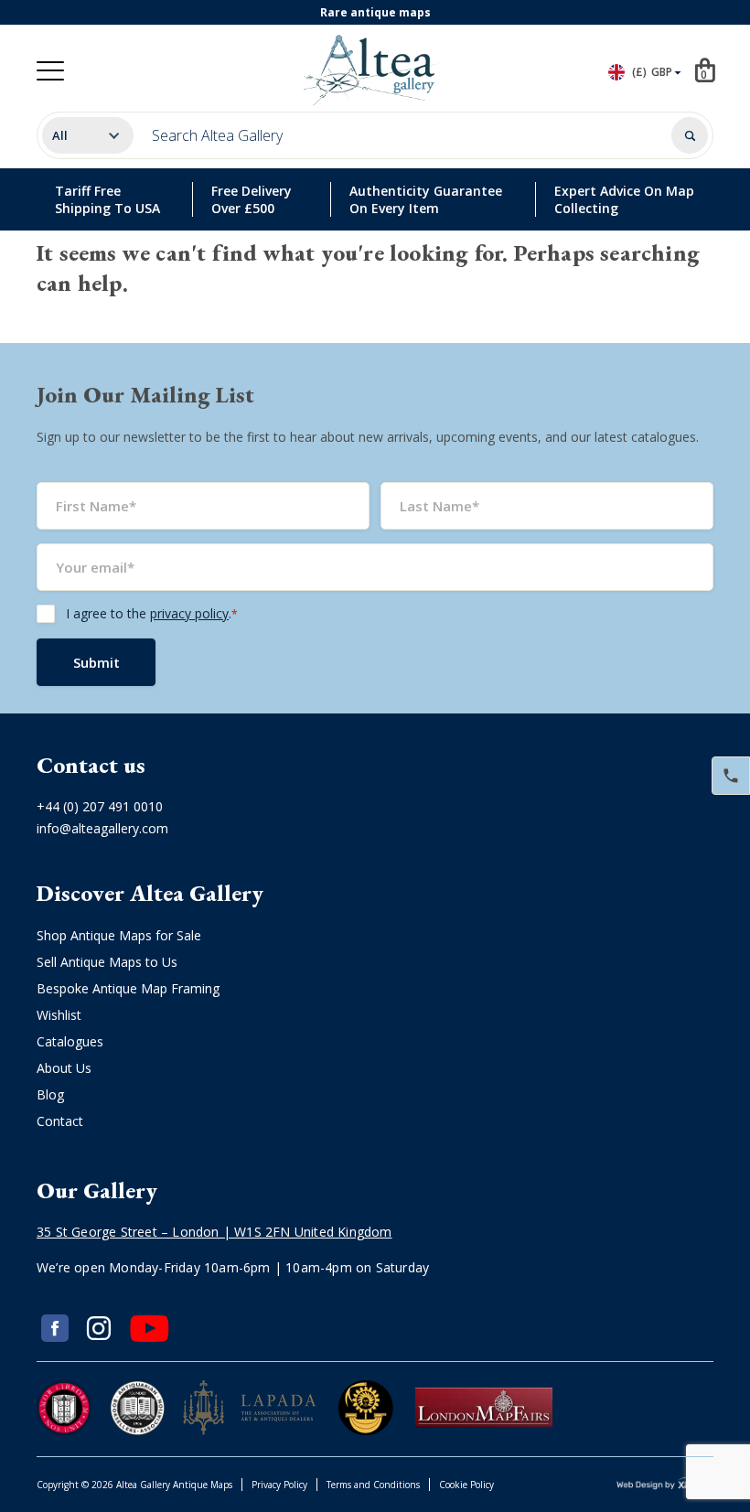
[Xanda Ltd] (664, 1485)
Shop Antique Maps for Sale (119, 935)
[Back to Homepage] (371, 70)
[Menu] (50, 70)
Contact (60, 1121)
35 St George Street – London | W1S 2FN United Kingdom (214, 1231)
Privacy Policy (279, 1484)
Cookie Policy (466, 1484)
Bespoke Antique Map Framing (128, 988)
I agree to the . (152, 613)
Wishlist (59, 1015)
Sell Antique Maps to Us (107, 961)
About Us (64, 1068)
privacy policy (189, 613)
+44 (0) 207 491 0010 (100, 806)
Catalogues (70, 1041)
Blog (50, 1094)
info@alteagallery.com (102, 828)
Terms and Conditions (373, 1484)
